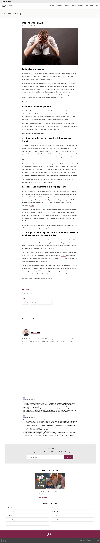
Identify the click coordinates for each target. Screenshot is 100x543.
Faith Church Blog (13, 13)
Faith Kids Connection (41, 497)
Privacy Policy (82, 540)
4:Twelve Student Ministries (16, 512)
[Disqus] (50, 372)
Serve (86, 5)
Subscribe (69, 457)
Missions (80, 5)
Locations (59, 5)
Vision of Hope (57, 520)
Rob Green (25, 26)
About (92, 5)
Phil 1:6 (32, 205)
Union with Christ (45, 302)
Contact (91, 1)
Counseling (11, 520)
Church (10, 6)
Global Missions (57, 512)
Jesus (34, 302)
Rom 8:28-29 (38, 197)
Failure (26, 302)
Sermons (74, 1)
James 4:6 (43, 221)
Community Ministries (59, 508)
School (54, 516)
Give (85, 1)
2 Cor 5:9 (63, 256)
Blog (80, 1)
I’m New (52, 5)
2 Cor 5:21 (34, 154)
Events (97, 1)
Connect (73, 5)
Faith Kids (10, 516)
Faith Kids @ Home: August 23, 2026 (47, 492)
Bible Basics (28, 293)
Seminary (10, 524)
